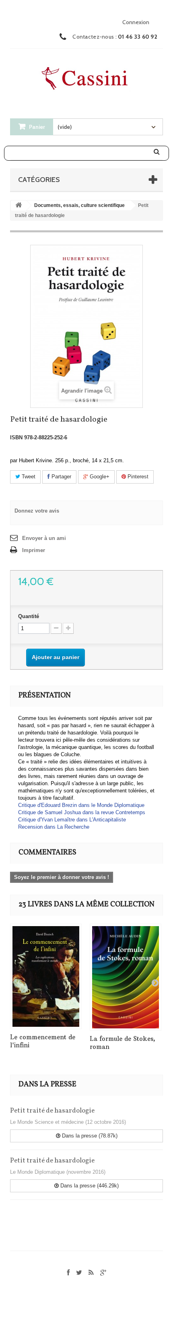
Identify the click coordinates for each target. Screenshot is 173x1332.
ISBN (16, 437)
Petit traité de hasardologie (52, 1110)
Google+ (98, 477)
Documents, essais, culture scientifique (79, 205)
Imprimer (33, 550)
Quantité (28, 616)
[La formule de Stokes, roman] (125, 977)
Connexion (135, 22)
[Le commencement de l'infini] (46, 976)
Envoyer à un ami (44, 538)
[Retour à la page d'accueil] (18, 206)
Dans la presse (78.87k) (88, 1136)
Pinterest (137, 477)
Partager (60, 477)
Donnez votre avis (36, 511)
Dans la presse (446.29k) (89, 1186)
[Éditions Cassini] (86, 76)
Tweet (27, 477)
